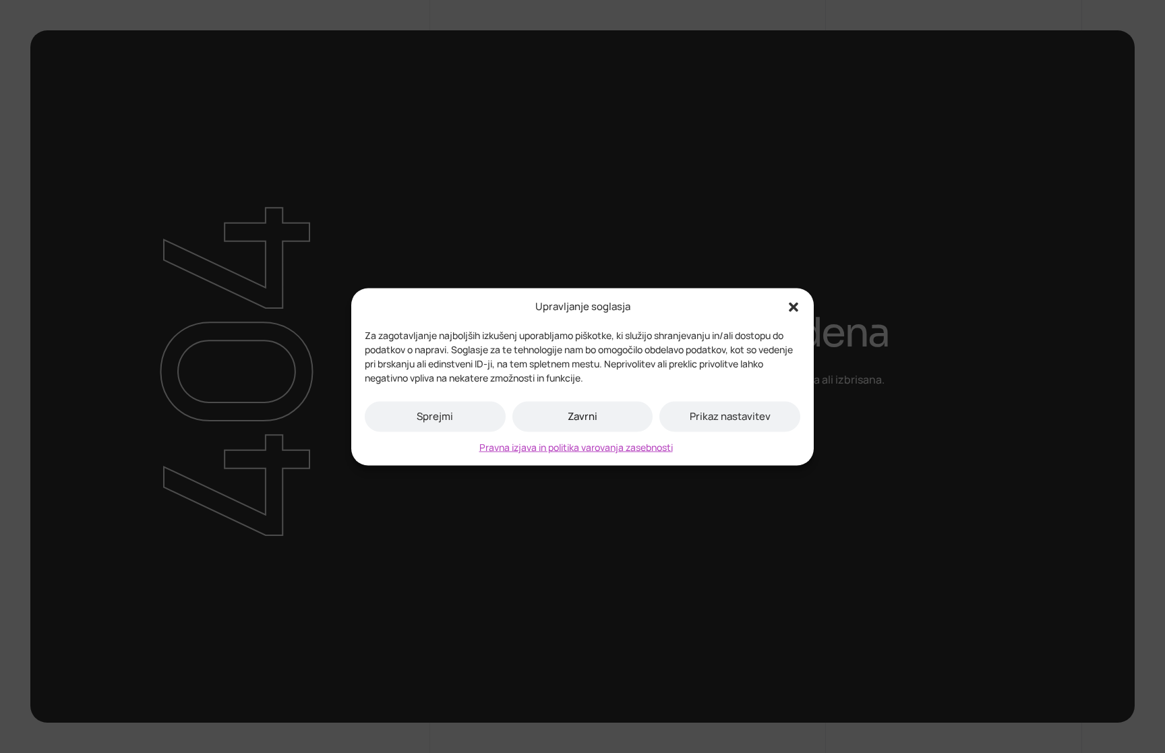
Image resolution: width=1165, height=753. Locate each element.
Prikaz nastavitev (730, 416)
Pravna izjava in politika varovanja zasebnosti (576, 446)
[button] (793, 306)
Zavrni (582, 416)
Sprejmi (435, 416)
